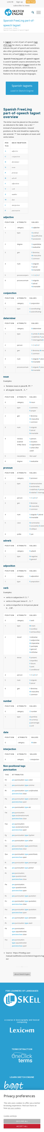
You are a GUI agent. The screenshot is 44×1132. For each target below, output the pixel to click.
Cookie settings (10, 1116)
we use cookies (14, 1108)
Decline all (22, 1121)
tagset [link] (8, 42)
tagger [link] (26, 64)
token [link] (21, 54)
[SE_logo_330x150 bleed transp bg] (18, 12)
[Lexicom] (22, 1030)
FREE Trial (30, 2)
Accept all (22, 1126)
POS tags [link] (8, 45)
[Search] (31, 12)
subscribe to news (21, 5)
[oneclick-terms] (22, 1057)
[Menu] (37, 12)
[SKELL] (22, 999)
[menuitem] (10, 1)
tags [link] (36, 42)
